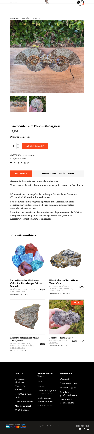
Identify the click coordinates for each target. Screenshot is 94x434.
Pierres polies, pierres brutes (22, 290)
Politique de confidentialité (67, 401)
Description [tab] (21, 173)
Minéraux (31, 155)
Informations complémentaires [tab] (58, 173)
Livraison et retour (69, 383)
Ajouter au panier (35, 146)
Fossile (25, 155)
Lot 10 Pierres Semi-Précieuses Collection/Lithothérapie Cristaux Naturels (26, 283)
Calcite (23, 158)
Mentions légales (68, 387)
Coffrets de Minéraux (44, 405)
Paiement (64, 378)
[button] (80, 23)
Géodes (40, 382)
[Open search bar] (80, 5)
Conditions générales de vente (68, 393)
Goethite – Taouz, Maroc (60, 337)
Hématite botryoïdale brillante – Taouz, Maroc (64, 282)
